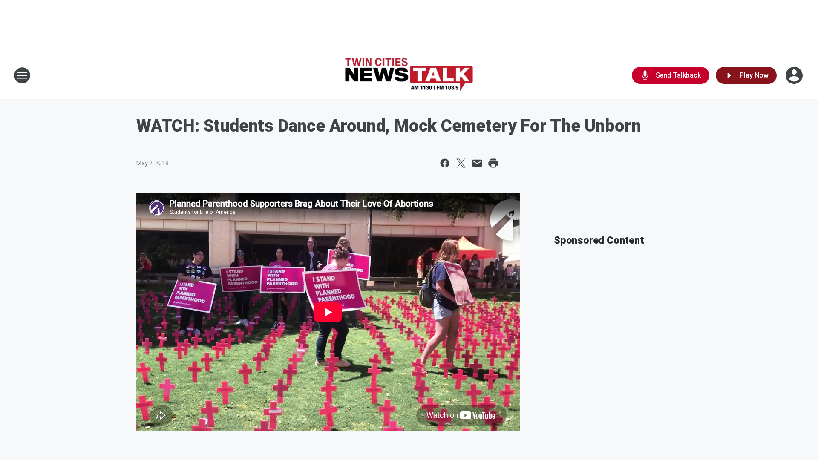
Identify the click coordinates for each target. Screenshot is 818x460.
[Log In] (795, 75)
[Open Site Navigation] (22, 75)
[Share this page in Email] (477, 163)
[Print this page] (493, 163)
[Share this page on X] (461, 163)
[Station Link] (409, 75)
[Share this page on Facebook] (445, 163)
